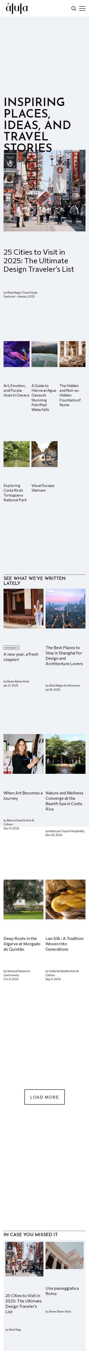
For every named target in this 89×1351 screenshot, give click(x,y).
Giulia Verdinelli (58, 971)
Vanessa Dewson (17, 971)
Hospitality (78, 831)
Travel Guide (29, 292)
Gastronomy (11, 975)
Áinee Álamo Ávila (18, 681)
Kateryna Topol (58, 831)
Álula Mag (13, 292)
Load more (44, 1097)
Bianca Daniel (15, 820)
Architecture (72, 685)
